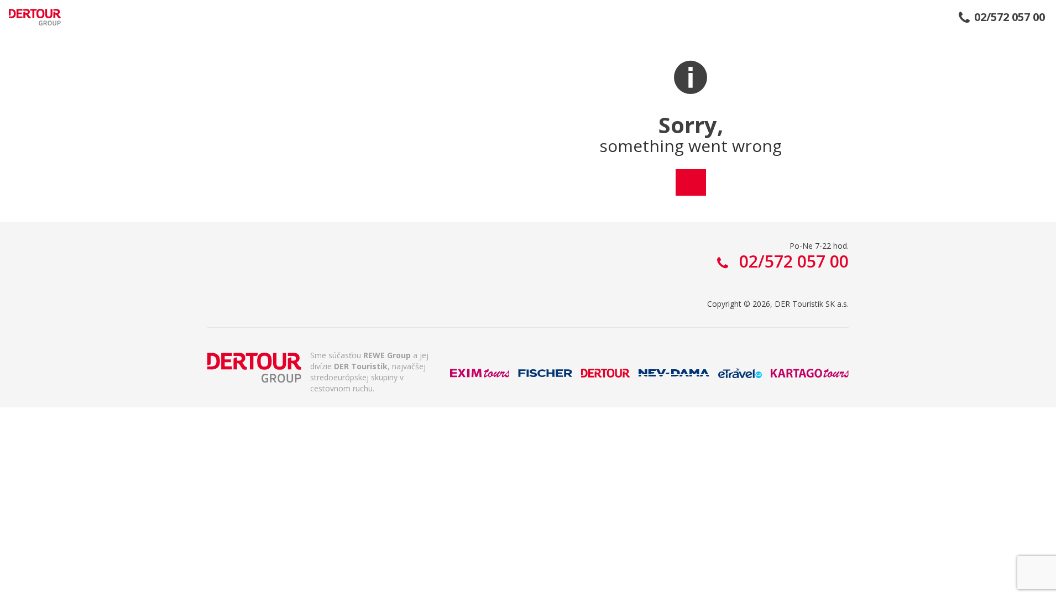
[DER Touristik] (254, 368)
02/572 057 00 (1009, 17)
